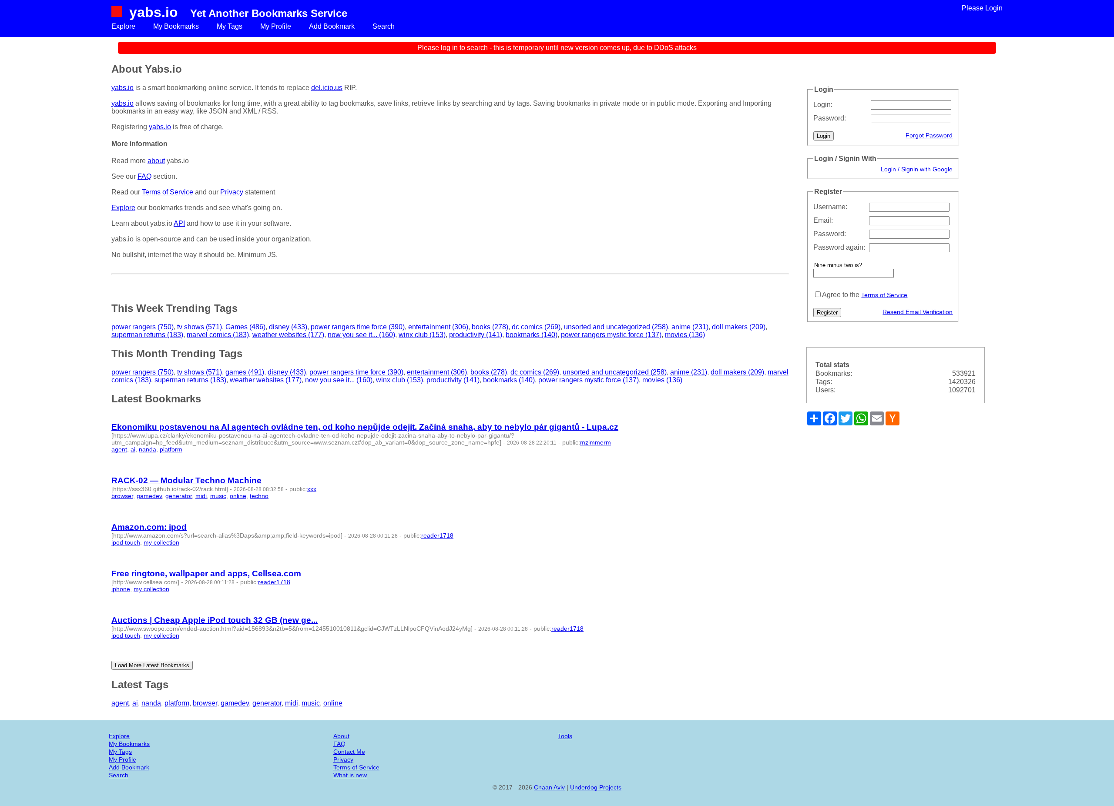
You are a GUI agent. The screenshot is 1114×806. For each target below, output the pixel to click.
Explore (123, 26)
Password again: (839, 247)
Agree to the (840, 294)
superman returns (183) (147, 334)
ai (133, 449)
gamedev (149, 495)
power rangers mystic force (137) (611, 334)
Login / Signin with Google (917, 169)
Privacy (231, 192)
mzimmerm (595, 442)
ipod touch (125, 542)
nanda (147, 449)
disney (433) (288, 327)
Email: (823, 220)
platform (171, 449)
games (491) (244, 372)
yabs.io (153, 12)
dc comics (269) (536, 327)
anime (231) (689, 327)
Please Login (982, 8)
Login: (822, 104)
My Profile (275, 26)
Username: (830, 207)
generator (178, 495)
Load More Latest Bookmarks (152, 665)
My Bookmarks (176, 26)
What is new (350, 775)
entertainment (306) (438, 327)
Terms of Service (884, 294)
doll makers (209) (738, 327)
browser (122, 495)
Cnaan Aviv (549, 787)
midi (201, 495)
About (341, 735)
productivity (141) (475, 334)
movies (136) (685, 334)
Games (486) (245, 327)
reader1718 (437, 535)
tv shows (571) (199, 327)
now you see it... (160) (361, 334)
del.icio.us (326, 87)
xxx (311, 488)
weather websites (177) (288, 334)
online (238, 495)
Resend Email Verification (917, 311)
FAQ (144, 176)
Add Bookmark (332, 26)
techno (259, 495)
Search (383, 26)
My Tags (229, 26)
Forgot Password (929, 135)
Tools (565, 735)
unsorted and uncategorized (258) (616, 327)
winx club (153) (422, 334)
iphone (120, 588)
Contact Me (349, 751)
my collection (161, 542)
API (179, 223)
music (218, 495)
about (156, 160)
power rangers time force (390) (358, 327)
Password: (829, 118)
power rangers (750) (142, 327)
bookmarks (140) (531, 334)
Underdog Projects (595, 787)
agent (119, 449)
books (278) (490, 327)
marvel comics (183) (218, 334)
